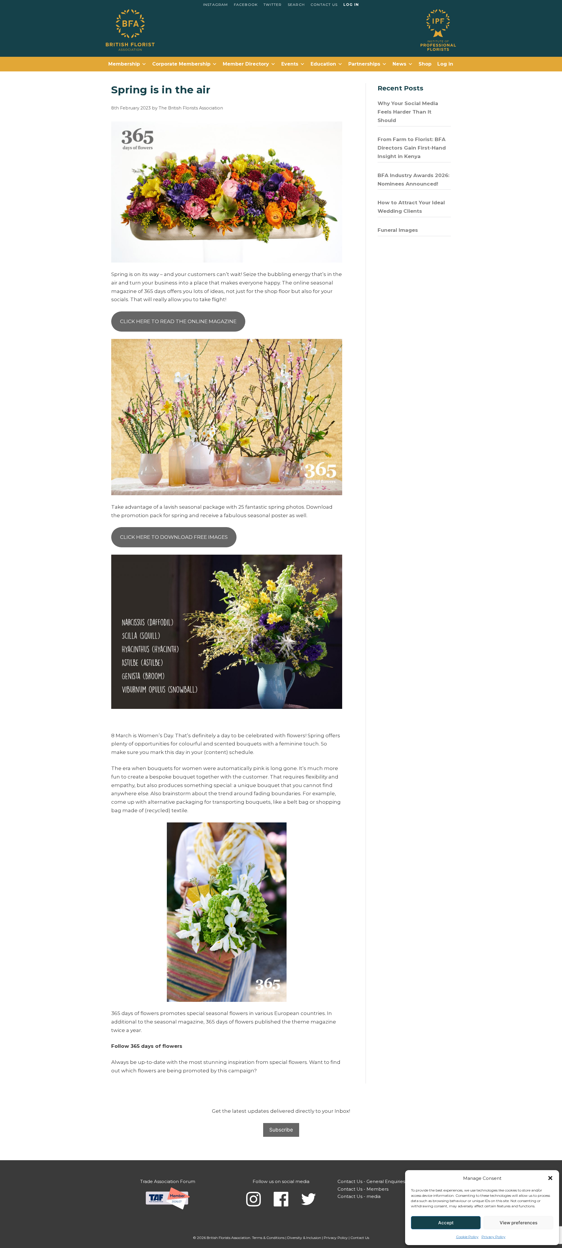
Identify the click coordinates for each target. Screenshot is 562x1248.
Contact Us (324, 4)
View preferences (518, 1222)
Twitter (272, 4)
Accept (446, 1222)
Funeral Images (398, 230)
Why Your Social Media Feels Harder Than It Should (408, 111)
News (399, 64)
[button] (550, 1178)
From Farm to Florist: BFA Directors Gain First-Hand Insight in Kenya (412, 147)
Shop (425, 64)
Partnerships (364, 64)
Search (296, 4)
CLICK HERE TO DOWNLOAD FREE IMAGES (174, 537)
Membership (124, 64)
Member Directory (246, 64)
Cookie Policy (467, 1237)
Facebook (246, 4)
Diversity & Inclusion (304, 1237)
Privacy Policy (494, 1237)
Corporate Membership (181, 64)
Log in (351, 4)
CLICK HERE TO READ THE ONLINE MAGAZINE (178, 321)
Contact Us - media (359, 1196)
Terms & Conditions (268, 1237)
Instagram (215, 4)
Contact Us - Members (362, 1189)
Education (323, 64)
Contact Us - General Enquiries (371, 1181)
